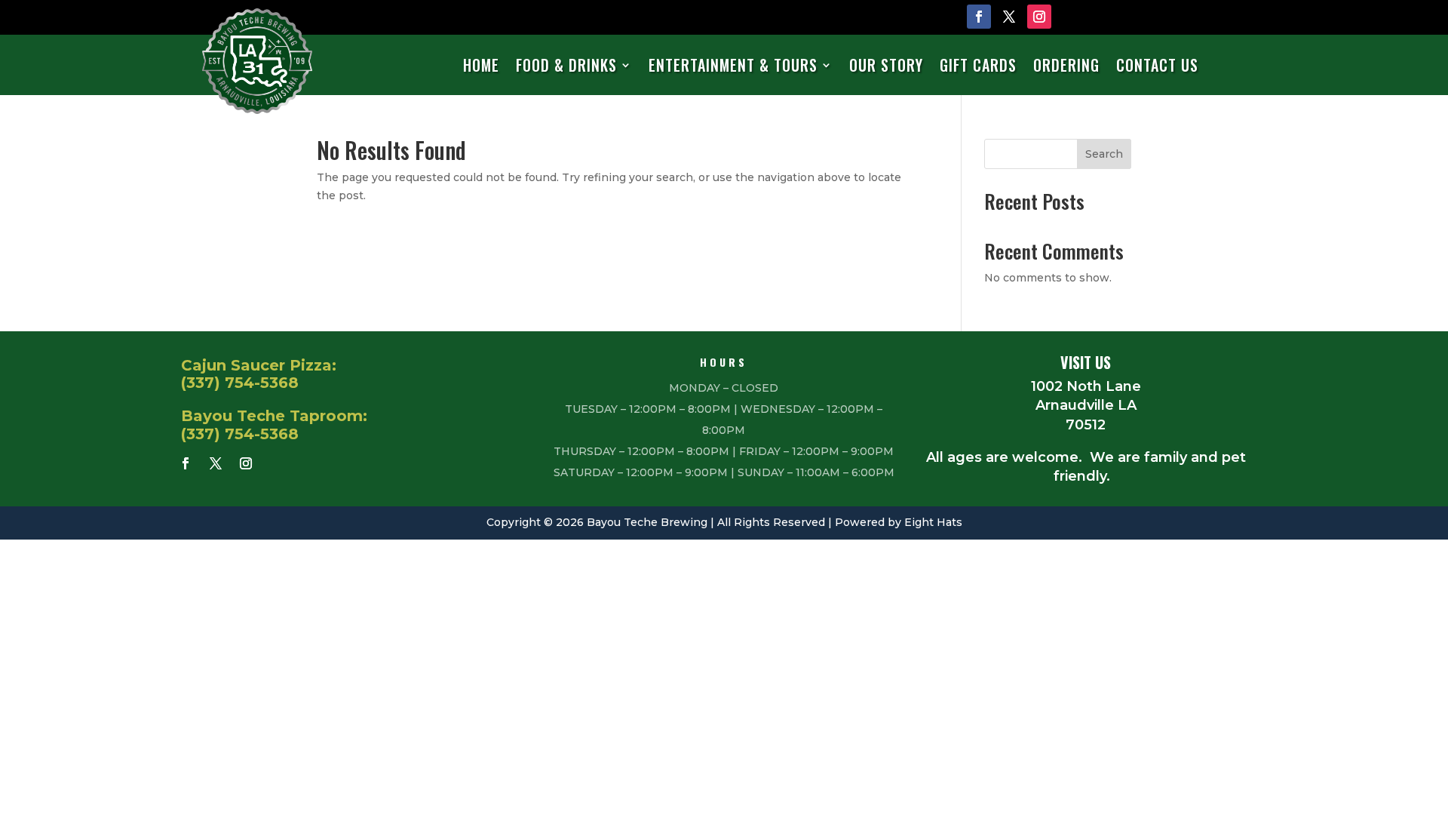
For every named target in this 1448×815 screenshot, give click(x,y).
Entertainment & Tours (733, 66)
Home (481, 66)
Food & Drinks (566, 66)
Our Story (886, 66)
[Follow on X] (1009, 17)
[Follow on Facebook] (979, 17)
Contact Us (1157, 66)
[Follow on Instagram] (1039, 17)
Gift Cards (978, 66)
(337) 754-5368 (240, 383)
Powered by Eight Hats (898, 522)
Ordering (1066, 66)
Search (1104, 154)
